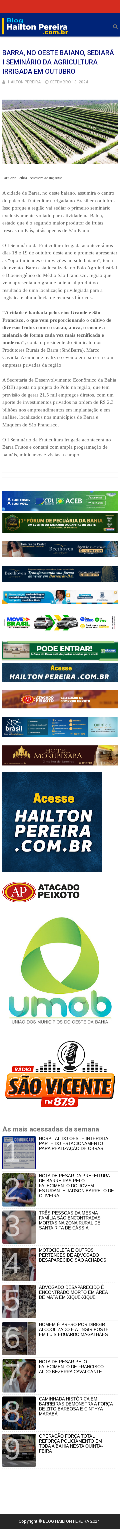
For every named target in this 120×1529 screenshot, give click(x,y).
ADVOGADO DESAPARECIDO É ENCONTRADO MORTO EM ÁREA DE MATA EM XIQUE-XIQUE (73, 1292)
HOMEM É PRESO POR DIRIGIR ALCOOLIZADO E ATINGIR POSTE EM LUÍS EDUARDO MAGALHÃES (74, 1329)
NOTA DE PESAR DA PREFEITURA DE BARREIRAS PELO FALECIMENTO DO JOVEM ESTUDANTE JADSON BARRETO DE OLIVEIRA (76, 1185)
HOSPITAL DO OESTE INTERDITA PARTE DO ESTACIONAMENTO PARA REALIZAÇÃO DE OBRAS (73, 1143)
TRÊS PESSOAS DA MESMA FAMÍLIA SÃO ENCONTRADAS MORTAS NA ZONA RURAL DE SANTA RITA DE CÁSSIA (70, 1220)
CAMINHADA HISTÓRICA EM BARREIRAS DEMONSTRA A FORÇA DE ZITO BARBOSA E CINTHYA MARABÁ (76, 1406)
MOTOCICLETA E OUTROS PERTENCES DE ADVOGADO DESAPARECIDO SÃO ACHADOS (72, 1255)
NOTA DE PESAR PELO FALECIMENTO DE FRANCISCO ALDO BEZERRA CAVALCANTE (71, 1366)
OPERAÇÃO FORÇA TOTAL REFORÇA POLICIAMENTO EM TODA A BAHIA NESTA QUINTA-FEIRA (71, 1444)
